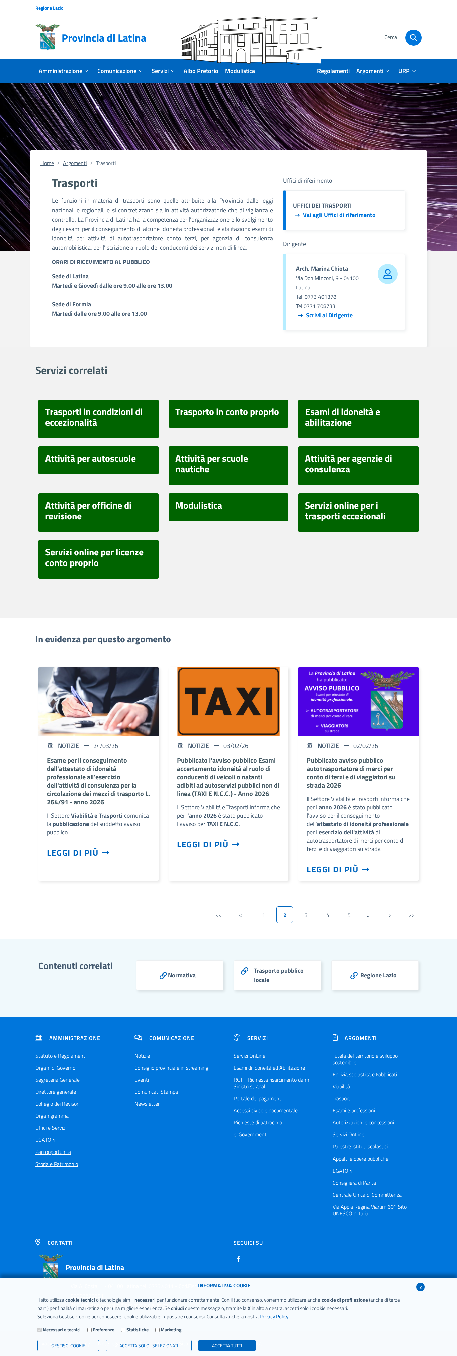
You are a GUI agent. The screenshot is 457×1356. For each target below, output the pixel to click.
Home (47, 163)
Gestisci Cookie (68, 1345)
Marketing (171, 1329)
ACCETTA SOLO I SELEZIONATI (148, 1345)
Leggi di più (72, 852)
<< (219, 915)
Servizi (257, 1038)
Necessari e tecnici (62, 1329)
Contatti (60, 1243)
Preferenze (103, 1329)
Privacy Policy (274, 1316)
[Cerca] (413, 38)
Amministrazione (74, 1038)
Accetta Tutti (227, 1345)
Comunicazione (171, 1038)
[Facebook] (238, 1259)
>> (411, 915)
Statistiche (137, 1329)
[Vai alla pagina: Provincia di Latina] (50, 1267)
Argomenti (75, 163)
